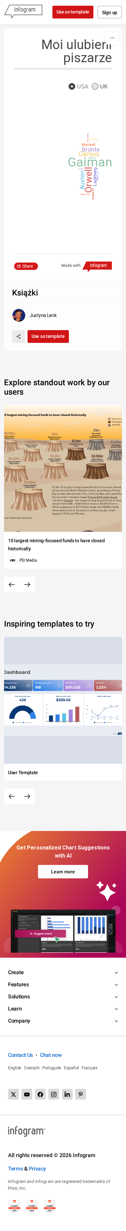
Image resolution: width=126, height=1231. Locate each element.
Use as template (73, 11)
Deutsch (32, 1067)
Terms (15, 1168)
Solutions (19, 996)
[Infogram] (23, 12)
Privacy (37, 1168)
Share (28, 266)
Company (19, 1021)
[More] (112, 38)
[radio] (80, 87)
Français (89, 1067)
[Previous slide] (11, 584)
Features (18, 984)
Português (51, 1067)
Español (71, 1067)
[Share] (18, 336)
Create (16, 972)
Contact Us (20, 1055)
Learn (15, 1008)
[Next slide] (27, 584)
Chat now (51, 1055)
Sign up (109, 12)
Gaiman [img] (90, 162)
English (15, 1067)
